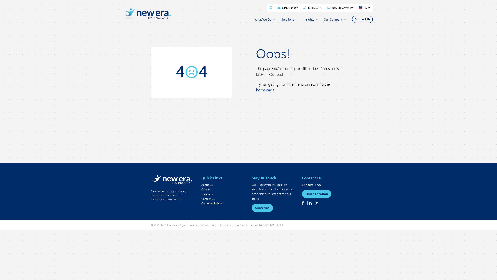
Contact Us (208, 198)
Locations (207, 194)
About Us (207, 184)
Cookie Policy (209, 225)
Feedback (226, 225)
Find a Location (316, 194)
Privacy (193, 225)
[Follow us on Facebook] (303, 203)
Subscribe (262, 208)
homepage (265, 89)
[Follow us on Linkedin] (309, 203)
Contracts (241, 225)
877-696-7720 (312, 184)
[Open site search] (271, 7)
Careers (205, 189)
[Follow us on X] (317, 203)
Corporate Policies (211, 203)
